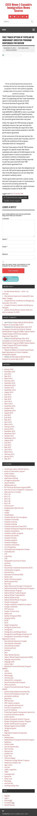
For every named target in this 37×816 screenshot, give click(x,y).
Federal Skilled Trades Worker (14, 595)
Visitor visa (8, 779)
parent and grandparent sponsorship (17, 692)
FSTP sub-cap (9, 609)
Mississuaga (8, 675)
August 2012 (8, 440)
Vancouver (7, 776)
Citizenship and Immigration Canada (16, 549)
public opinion (9, 717)
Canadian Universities (11, 545)
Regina (6, 731)
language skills (9, 662)
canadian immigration (11, 531)
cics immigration (10, 547)
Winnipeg (7, 781)
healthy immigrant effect (12, 616)
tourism (7, 767)
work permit (8, 783)
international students (12, 646)
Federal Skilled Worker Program (15, 600)
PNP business (9, 701)
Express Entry (9, 572)
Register (7, 796)
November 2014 (9, 385)
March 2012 (8, 452)
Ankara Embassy (9, 476)
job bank (7, 650)
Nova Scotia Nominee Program (14, 682)
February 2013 (9, 427)
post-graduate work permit (13, 705)
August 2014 (8, 392)
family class (8, 577)
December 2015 (9, 372)
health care (8, 614)
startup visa (8, 751)
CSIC (5, 558)
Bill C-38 (7, 501)
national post (8, 678)
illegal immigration (11, 625)
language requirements (12, 659)
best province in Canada (12, 492)
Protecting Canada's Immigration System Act (19, 712)
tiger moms (8, 765)
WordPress (13, 814)
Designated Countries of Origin (15, 561)
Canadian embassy (10, 524)
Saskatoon (7, 742)
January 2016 (8, 369)
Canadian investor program (12, 201)
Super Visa (8, 756)
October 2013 (9, 408)
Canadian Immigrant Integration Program (18, 529)
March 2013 (8, 424)
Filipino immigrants (11, 602)
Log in (6, 798)
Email (4, 246)
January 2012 (8, 456)
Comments (9, 803)
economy (7, 563)
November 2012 (9, 434)
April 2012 (8, 450)
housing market (9, 618)
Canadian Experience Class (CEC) (15, 526)
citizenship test (9, 552)
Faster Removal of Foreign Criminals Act (18, 586)
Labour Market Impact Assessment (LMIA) (18, 657)
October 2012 (9, 436)
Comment (5, 218)
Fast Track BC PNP (17, 194)
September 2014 (10, 390)
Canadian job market (11, 536)
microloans (8, 673)
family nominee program (12, 579)
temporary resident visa (12, 763)
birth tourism (9, 506)
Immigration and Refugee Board (15, 632)
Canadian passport (10, 540)
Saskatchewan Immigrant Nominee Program (19, 740)
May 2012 (7, 447)
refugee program (10, 728)
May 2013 (7, 420)
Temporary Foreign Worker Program (16, 760)
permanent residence (11, 696)
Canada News (8, 515)
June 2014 (7, 397)
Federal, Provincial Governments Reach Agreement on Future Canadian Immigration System (18, 352)
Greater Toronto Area (11, 611)
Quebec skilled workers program (15, 724)
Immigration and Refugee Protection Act (18, 634)
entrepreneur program (12, 570)
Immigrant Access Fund (12, 627)
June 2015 (7, 374)
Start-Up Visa (8, 749)
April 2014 (8, 401)
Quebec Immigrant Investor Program (17, 719)
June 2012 (7, 445)
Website (5, 254)
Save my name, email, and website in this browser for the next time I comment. (16, 265)
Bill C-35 (7, 499)
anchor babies (9, 474)
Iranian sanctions (10, 648)
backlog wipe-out (10, 485)
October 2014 (9, 388)
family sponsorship (11, 581)
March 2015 (8, 378)
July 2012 (7, 443)
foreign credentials (10, 607)
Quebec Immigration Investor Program (17, 721)
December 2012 (9, 431)
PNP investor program (12, 703)
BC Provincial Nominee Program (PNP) (15, 197)
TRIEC (6, 772)
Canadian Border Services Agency (15, 517)
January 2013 (8, 429)
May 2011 (7, 459)
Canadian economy (10, 522)
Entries (8, 800)
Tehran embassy (9, 758)
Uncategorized (9, 774)
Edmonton (7, 565)
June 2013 (7, 417)
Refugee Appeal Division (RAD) (14, 726)
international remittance (12, 643)
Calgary (7, 510)
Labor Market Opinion (11, 655)
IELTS (6, 623)
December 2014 (9, 383)
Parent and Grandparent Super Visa (16, 694)
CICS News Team (23, 48)
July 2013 (7, 415)
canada (6, 513)
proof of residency (10, 710)
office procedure (10, 685)
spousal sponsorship (11, 747)
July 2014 (7, 395)
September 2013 (10, 411)
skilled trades (9, 744)
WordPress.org (9, 805)
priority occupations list (12, 708)
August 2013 (8, 413)
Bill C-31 (7, 497)
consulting (8, 556)
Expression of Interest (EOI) (13, 575)
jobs (5, 653)
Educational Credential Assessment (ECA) (18, 568)
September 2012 (10, 438)
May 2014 (7, 399)
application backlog (11, 478)
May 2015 (7, 376)
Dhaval (6, 350)
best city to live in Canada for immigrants (18, 490)
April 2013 (8, 422)
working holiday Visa (11, 786)
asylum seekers (9, 483)
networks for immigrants (12, 680)
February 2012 (9, 454)
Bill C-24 (7, 494)
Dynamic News (23, 814)
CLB (5, 554)
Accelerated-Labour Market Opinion (16, 469)
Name (4, 239)
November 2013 (9, 406)
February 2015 (9, 381)
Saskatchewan (9, 737)
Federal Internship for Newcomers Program (19, 588)
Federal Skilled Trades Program (15, 593)
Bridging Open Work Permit (13, 508)
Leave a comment (11, 50)
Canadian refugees (10, 542)
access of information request (14, 471)
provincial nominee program (14, 714)
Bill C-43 (7, 503)
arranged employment (12, 480)
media (6, 671)
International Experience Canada (15, 641)
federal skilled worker (11, 597)
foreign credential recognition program (17, 604)
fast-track (7, 584)
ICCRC (6, 620)
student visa (8, 753)
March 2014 (8, 404)
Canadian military (10, 538)
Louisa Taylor (9, 664)
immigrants (8, 630)
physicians (7, 698)
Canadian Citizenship (11, 519)
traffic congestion (10, 770)
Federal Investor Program (13, 591)
